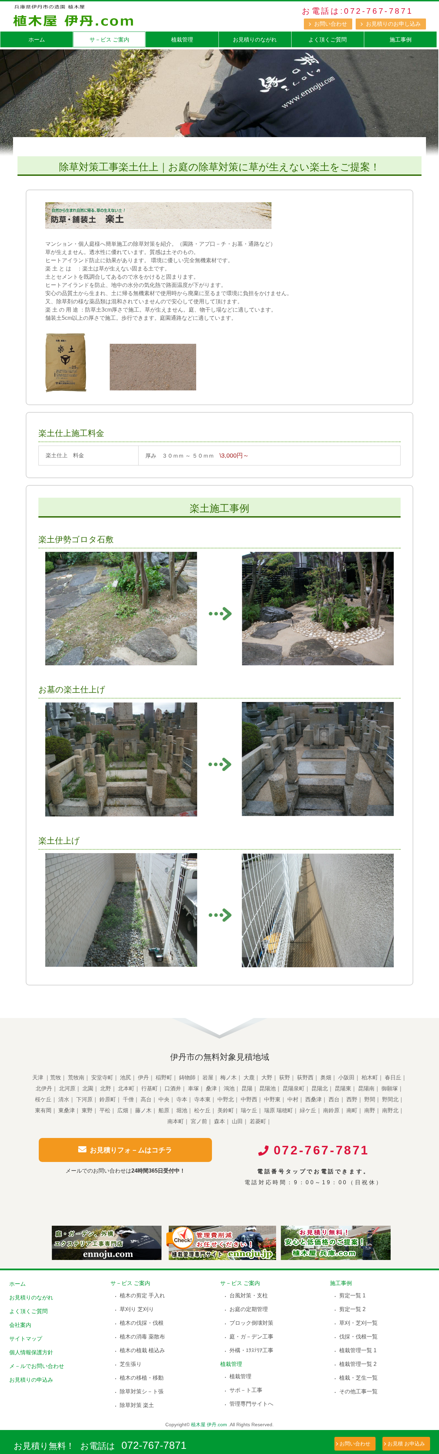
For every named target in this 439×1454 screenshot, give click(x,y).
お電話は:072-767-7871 (357, 11)
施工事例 (401, 40)
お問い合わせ (330, 24)
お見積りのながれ (255, 40)
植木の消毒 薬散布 (142, 1337)
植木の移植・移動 (142, 1378)
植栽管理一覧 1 (358, 1350)
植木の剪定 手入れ (142, 1295)
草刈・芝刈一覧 (358, 1323)
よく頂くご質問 (327, 40)
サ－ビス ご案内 (109, 40)
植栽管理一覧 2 (358, 1364)
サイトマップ (25, 1339)
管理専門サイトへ (251, 1404)
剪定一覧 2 (352, 1309)
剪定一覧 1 (352, 1295)
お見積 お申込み (406, 1443)
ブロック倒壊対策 (251, 1323)
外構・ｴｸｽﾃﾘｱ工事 (251, 1350)
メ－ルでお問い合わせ (36, 1366)
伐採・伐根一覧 (358, 1337)
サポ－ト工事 (245, 1390)
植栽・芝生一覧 (358, 1378)
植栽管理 (182, 40)
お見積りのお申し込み (393, 24)
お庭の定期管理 (248, 1309)
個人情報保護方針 (31, 1352)
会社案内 (20, 1325)
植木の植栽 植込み (142, 1350)
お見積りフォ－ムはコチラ (131, 1150)
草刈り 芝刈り (137, 1309)
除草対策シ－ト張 (142, 1391)
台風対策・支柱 (248, 1295)
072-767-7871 (154, 1445)
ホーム (36, 40)
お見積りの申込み (31, 1380)
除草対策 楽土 (137, 1405)
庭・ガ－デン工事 (251, 1337)
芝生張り (131, 1364)
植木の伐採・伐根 (142, 1323)
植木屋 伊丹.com (209, 1424)
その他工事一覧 (358, 1391)
